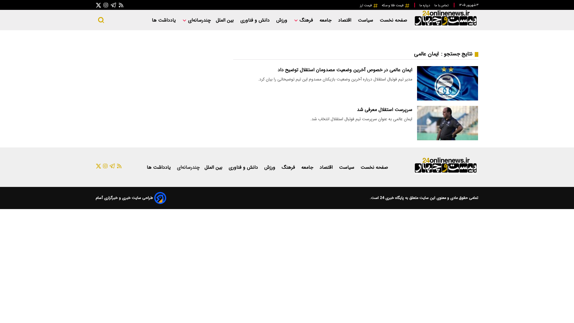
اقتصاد (345, 20)
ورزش (282, 20)
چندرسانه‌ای (199, 20)
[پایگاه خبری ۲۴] (445, 26)
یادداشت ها (164, 20)
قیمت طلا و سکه (393, 5)
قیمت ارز (366, 5)
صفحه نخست (393, 20)
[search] (101, 20)
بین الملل (225, 20)
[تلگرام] (113, 5)
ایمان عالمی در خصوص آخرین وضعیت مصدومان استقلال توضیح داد (345, 70)
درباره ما (425, 5)
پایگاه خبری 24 (391, 198)
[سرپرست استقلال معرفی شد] (447, 123)
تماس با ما (441, 5)
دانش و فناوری (255, 20)
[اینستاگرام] (106, 5)
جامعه (326, 20)
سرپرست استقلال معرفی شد (384, 109)
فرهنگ (306, 20)
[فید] (121, 5)
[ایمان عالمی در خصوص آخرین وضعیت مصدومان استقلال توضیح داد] (447, 83)
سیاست (366, 20)
